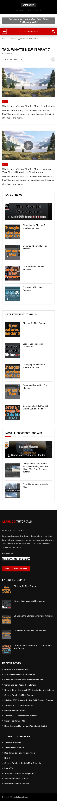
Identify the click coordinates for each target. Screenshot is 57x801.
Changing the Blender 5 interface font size (33, 616)
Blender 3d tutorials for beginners (19, 753)
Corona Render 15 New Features (19, 695)
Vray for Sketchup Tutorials (16, 783)
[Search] (53, 31)
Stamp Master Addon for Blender (28, 455)
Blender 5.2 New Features (35, 323)
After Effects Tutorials (14, 748)
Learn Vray (9, 768)
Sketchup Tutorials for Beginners (19, 773)
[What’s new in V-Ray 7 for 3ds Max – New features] (28, 82)
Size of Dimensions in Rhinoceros (28, 217)
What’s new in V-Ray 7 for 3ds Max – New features (28, 106)
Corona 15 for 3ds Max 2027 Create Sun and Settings (29, 690)
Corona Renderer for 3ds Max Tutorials (22, 763)
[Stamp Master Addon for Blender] (28, 449)
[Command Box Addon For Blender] (12, 252)
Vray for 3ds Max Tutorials (16, 778)
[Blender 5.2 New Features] (12, 329)
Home (4, 39)
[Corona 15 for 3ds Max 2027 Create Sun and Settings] (12, 412)
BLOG (5, 102)
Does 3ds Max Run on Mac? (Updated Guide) (25, 726)
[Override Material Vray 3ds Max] (12, 490)
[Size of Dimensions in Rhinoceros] (28, 211)
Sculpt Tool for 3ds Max (15, 721)
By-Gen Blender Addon (15, 710)
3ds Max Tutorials (12, 742)
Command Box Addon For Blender (30, 630)
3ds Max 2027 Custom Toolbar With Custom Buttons (28, 700)
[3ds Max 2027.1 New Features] (12, 294)
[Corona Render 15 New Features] (12, 273)
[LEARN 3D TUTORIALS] (28, 31)
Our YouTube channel (16, 568)
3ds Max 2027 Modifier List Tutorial (20, 715)
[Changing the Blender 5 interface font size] (12, 231)
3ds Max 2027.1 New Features (28, 10)
